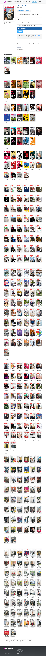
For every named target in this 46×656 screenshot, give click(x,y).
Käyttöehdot (20, 648)
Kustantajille (20, 650)
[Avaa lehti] (7, 60)
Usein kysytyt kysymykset (9, 650)
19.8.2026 (24, 15)
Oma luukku (10, 1)
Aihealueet (22, 1)
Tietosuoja (19, 649)
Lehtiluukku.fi (9, 648)
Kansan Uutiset (23, 50)
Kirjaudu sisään (37, 35)
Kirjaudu (35, 1)
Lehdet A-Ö (16, 1)
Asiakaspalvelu (7, 649)
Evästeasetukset (20, 651)
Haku (27, 1)
